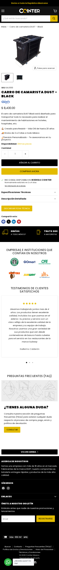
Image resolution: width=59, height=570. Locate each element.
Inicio (3, 27)
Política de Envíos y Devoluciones (18, 549)
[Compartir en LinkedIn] (14, 222)
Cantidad (6, 148)
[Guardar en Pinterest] (19, 222)
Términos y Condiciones (29, 552)
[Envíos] (19, 233)
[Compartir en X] (9, 222)
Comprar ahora (29, 171)
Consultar (12, 429)
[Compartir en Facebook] (3, 222)
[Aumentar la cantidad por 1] (25, 154)
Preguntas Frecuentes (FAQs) (38, 546)
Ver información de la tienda (15, 186)
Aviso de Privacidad (44, 549)
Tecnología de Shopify (29, 558)
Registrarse (46, 518)
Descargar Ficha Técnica (17, 208)
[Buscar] (54, 18)
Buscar (8, 546)
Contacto (18, 546)
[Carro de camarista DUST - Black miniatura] (7, 77)
